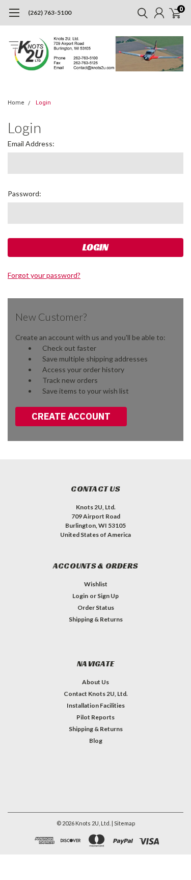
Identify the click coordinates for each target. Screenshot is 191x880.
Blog (95, 740)
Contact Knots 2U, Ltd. (96, 693)
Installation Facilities (96, 705)
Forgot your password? (44, 275)
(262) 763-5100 (49, 12)
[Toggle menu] (14, 18)
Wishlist (95, 584)
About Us (95, 682)
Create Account (71, 416)
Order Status (95, 607)
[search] (140, 12)
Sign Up (108, 596)
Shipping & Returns (96, 619)
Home (16, 102)
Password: (24, 193)
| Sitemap (123, 823)
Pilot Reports (95, 717)
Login (43, 102)
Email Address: (31, 143)
